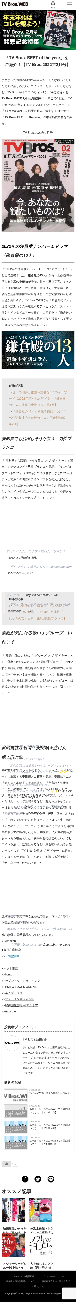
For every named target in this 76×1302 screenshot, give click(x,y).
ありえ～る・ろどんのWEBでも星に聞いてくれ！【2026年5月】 (49, 1142)
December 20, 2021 (20, 611)
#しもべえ (34, 916)
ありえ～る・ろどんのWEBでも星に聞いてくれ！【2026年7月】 (49, 1110)
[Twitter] (37, 1179)
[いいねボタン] (6, 1164)
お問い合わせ (38, 1286)
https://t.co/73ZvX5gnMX (36, 935)
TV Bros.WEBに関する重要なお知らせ (49, 1093)
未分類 (23, 1100)
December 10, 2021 (56, 944)
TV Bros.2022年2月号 (16, 98)
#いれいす (65, 791)
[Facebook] (25, 1179)
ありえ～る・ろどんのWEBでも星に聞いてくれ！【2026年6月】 (49, 1126)
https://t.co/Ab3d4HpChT (23, 797)
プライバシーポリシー (53, 1276)
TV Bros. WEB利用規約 (23, 1276)
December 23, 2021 (39, 813)
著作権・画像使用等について (20, 1281)
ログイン (53, 7)
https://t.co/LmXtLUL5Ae (42, 595)
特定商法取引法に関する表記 (56, 1281)
